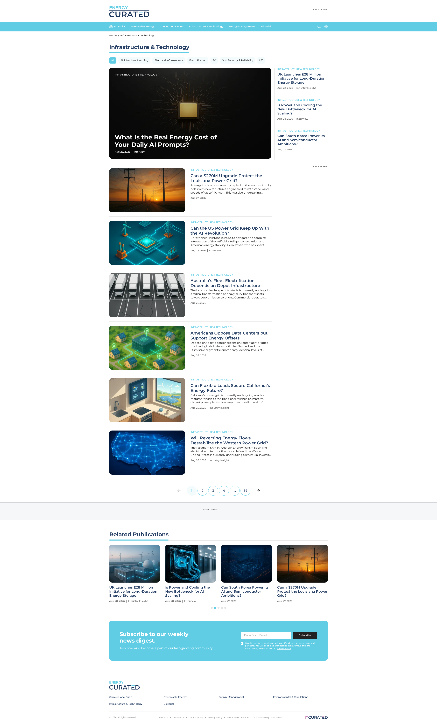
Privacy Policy (215, 717)
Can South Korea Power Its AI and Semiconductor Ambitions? (301, 140)
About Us (163, 717)
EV (214, 60)
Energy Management (242, 26)
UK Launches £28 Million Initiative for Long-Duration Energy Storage (301, 78)
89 (245, 491)
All (112, 60)
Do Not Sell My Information (268, 717)
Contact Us (178, 717)
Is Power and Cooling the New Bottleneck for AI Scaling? (299, 109)
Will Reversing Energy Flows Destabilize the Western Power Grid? (229, 440)
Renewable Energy (142, 26)
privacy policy (284, 648)
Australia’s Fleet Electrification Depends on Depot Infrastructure (225, 283)
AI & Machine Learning (134, 60)
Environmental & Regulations (290, 697)
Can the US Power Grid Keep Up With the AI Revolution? (230, 231)
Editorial (265, 26)
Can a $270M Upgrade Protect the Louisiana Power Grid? (226, 178)
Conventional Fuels (172, 26)
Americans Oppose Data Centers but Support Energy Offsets (229, 335)
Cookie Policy (196, 717)
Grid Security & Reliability (237, 60)
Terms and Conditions (238, 717)
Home (113, 35)
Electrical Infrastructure (168, 60)
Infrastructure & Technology (206, 26)
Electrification (197, 60)
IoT (261, 60)
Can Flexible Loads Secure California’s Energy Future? (230, 388)
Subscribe (305, 635)
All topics (119, 26)
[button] (212, 608)
